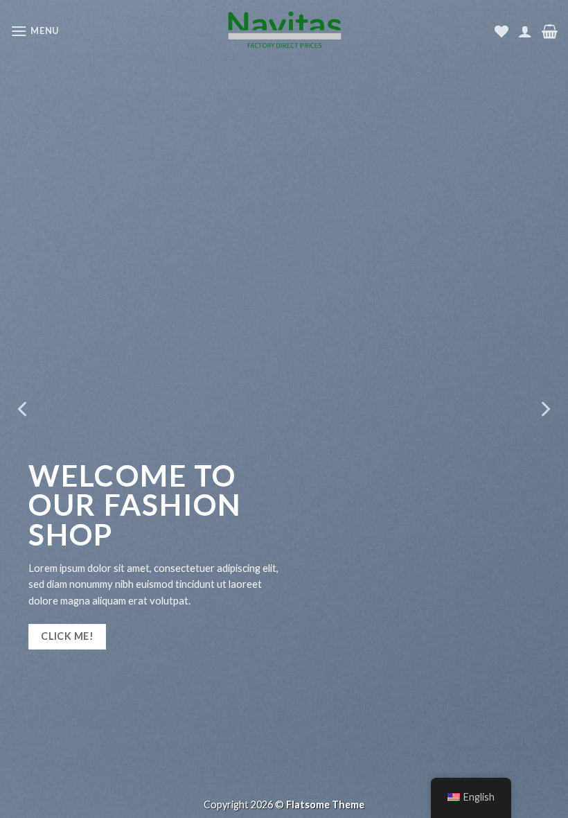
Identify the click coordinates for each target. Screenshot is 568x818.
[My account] (525, 31)
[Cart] (550, 31)
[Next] (544, 409)
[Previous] (23, 409)
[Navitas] (284, 30)
